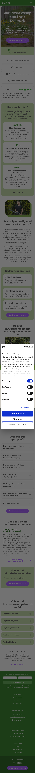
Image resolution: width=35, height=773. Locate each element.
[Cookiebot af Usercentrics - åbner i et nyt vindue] (25, 347)
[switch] (30, 387)
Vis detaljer (25, 407)
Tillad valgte (17, 419)
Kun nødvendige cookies (17, 425)
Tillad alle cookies (17, 413)
